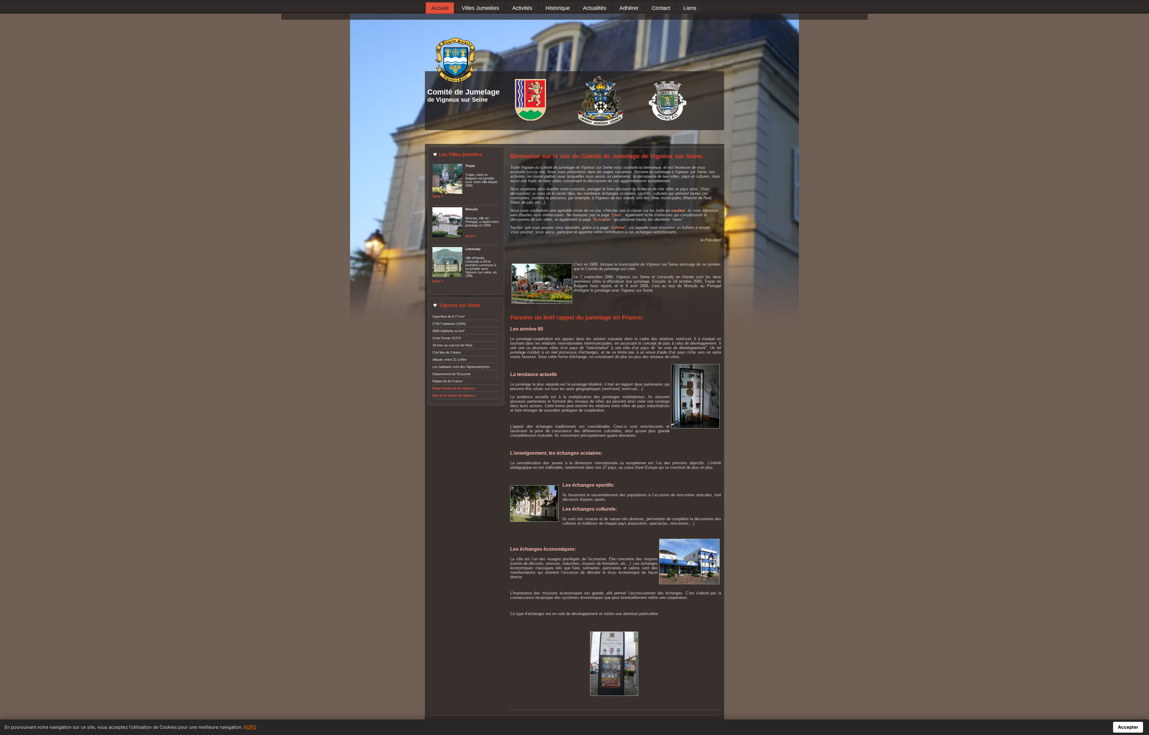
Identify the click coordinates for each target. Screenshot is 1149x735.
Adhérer (629, 8)
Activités (522, 8)
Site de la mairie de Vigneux (454, 395)
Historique (557, 8)
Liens (689, 8)
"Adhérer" (618, 227)
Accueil (440, 8)
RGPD (250, 727)
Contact (661, 8)
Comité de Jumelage (463, 92)
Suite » (437, 196)
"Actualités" (602, 219)
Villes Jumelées (480, 8)
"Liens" (617, 215)
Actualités (594, 8)
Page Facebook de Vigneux (453, 388)
